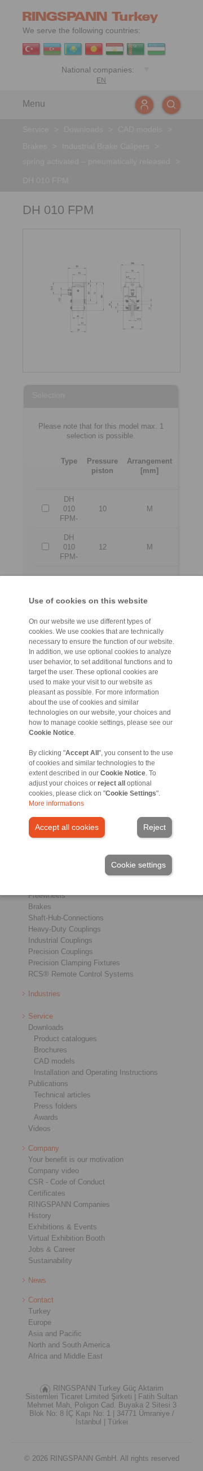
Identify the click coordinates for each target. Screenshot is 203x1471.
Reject (154, 827)
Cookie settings (138, 864)
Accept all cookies (67, 827)
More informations (56, 803)
